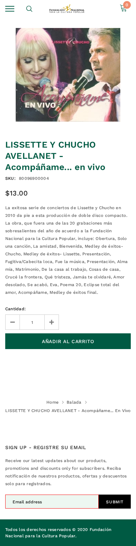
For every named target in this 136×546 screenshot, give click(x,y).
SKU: (10, 178)
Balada (74, 402)
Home (52, 402)
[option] (68, 75)
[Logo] (67, 8)
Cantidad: (15, 308)
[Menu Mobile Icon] (9, 9)
